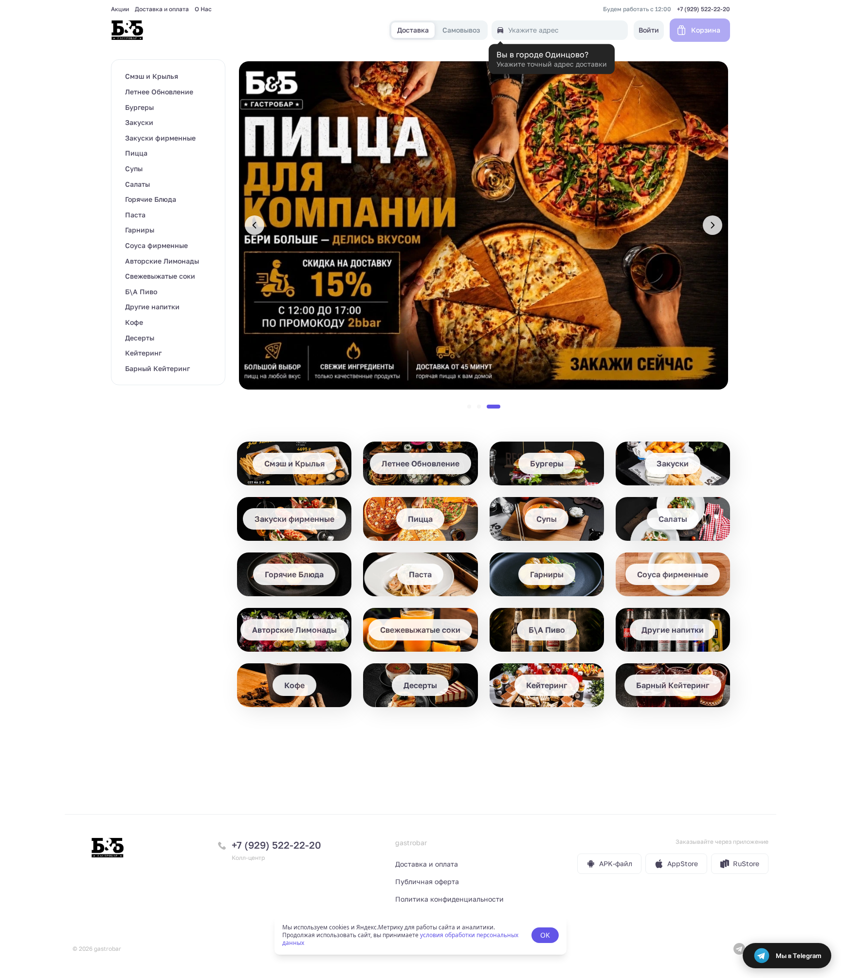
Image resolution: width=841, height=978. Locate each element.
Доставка (413, 30)
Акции (120, 9)
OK (545, 935)
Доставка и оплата (162, 9)
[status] (420, 935)
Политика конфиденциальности (449, 899)
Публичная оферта (427, 881)
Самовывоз (461, 30)
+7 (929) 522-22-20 (703, 9)
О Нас (203, 9)
